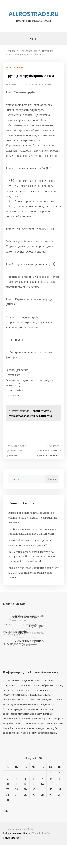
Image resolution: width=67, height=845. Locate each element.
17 (7, 789)
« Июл (6, 811)
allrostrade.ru (34, 14)
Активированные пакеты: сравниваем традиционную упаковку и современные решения (32, 517)
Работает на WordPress (17, 833)
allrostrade (43, 84)
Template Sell (12, 838)
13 (34, 784)
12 (25, 784)
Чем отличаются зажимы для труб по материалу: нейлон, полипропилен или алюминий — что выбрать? (31, 556)
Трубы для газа (15, 67)
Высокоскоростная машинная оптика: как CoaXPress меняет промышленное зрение (33, 572)
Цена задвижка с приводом (16, 452)
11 (17, 784)
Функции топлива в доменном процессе (49, 452)
